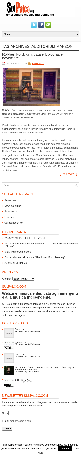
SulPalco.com (34, 331)
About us (19, 354)
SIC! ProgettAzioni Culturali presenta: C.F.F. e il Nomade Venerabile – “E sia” (41, 244)
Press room (38, 63)
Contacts (19, 329)
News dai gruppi (13, 205)
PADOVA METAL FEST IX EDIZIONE (25, 238)
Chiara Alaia (33, 372)
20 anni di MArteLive (15, 263)
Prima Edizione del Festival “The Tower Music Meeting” (34, 257)
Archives (7, 278)
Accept (65, 448)
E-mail (5, 420)
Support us (21, 342)
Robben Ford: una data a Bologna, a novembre (32, 56)
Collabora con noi (13, 222)
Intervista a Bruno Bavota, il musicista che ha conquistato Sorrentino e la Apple (46, 368)
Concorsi (9, 217)
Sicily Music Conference (17, 251)
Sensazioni (10, 200)
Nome (5, 413)
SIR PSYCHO (22, 379)
